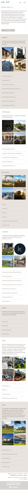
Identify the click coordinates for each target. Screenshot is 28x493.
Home (5, 2)
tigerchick (25, 479)
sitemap (9, 477)
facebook (20, 475)
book (20, 2)
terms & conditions (15, 477)
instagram (25, 475)
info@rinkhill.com (13, 475)
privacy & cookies (23, 477)
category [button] (8, 30)
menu (25, 2)
